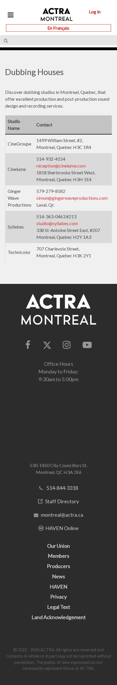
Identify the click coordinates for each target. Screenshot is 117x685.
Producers (58, 566)
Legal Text (58, 607)
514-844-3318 (62, 488)
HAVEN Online (62, 528)
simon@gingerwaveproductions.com (72, 198)
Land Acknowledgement (59, 617)
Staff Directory (62, 501)
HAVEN (58, 586)
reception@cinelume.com (61, 165)
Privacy (58, 596)
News (58, 576)
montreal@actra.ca (62, 515)
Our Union (58, 546)
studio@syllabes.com (57, 223)
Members (58, 556)
